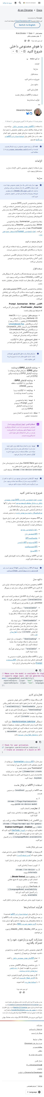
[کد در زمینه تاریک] (36, 670)
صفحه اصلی (38, 33)
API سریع (33, 551)
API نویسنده (32, 542)
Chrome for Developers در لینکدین (30, 1072)
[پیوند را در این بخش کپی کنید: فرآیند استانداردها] (21, 907)
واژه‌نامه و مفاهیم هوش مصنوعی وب (17, 149)
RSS (40, 1076)
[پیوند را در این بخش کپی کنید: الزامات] (32, 161)
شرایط (40, 1086)
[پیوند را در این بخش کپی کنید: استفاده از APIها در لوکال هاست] (11, 785)
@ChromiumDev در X (34, 1065)
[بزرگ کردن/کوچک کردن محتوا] (27, 59)
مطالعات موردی (37, 1047)
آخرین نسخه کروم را (24, 855)
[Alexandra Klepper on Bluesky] (27, 114)
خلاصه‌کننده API (31, 538)
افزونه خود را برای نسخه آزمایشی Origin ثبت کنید (22, 571)
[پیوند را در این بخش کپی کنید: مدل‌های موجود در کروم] (23, 241)
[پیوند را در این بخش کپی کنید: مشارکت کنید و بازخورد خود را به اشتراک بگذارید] (24, 943)
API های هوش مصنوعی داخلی (23, 958)
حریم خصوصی (31, 1086)
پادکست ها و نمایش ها (35, 1055)
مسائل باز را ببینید (36, 1033)
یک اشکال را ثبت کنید (35, 1029)
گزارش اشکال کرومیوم (27, 978)
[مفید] (29, 40)
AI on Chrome (25, 10)
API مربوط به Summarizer (24, 761)
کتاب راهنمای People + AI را (22, 191)
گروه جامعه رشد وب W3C (26, 924)
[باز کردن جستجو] (20, 2)
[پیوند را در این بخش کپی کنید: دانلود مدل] (30, 579)
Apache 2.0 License (20, 1007)
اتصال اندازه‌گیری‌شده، (18, 424)
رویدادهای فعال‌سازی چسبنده (28, 735)
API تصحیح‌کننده (31, 546)
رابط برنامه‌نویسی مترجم (29, 529)
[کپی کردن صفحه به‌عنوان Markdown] (17, 51)
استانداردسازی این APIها (19, 914)
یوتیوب (39, 1069)
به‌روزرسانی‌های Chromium (33, 1043)
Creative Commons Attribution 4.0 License (23, 1005)
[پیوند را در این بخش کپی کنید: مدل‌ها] (34, 178)
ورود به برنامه (7, 3)
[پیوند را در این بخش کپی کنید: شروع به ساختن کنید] (17, 493)
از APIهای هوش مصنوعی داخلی (23, 126)
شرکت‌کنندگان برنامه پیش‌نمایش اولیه (29, 513)
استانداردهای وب (30, 982)
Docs (39, 10)
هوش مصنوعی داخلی (33, 36)
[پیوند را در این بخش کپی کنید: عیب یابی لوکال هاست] (23, 847)
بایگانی (40, 1051)
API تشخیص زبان (31, 534)
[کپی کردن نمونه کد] (40, 670)
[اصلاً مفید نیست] (25, 40)
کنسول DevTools (18, 830)
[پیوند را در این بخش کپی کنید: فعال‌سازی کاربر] (26, 694)
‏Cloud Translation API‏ (23, 21)
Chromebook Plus (16, 324)
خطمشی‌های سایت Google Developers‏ (23, 1010)
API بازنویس (22, 542)
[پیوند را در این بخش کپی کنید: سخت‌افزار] (30, 268)
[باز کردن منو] (39, 3)
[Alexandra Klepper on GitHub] (31, 114)
